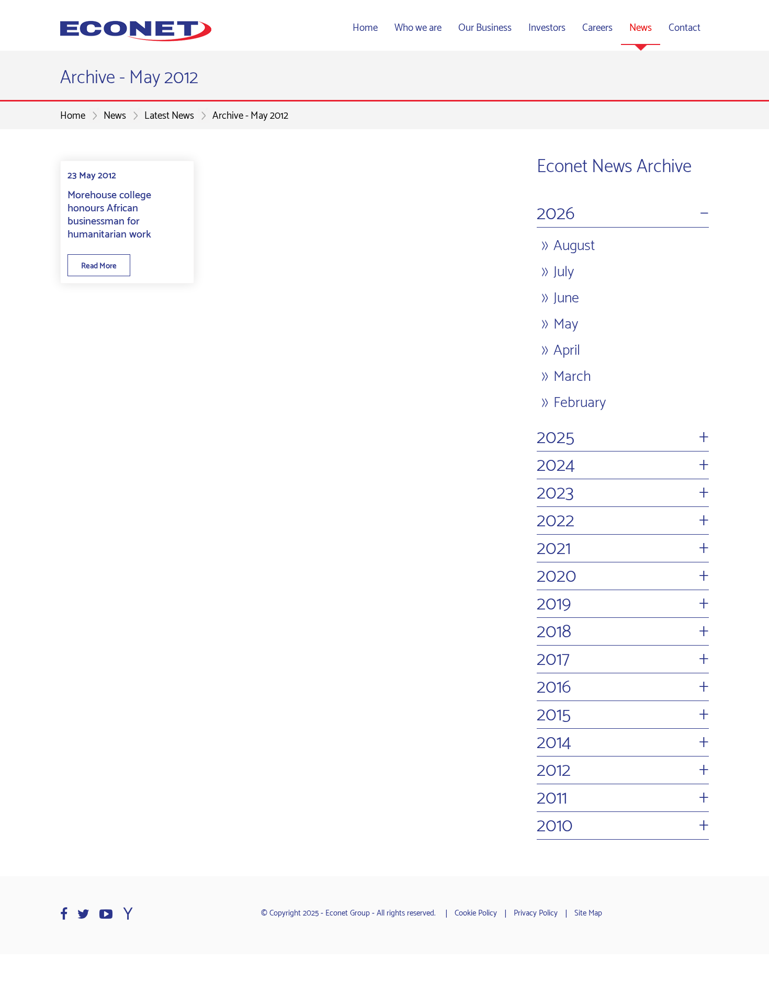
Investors (547, 28)
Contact (684, 28)
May (565, 324)
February (579, 403)
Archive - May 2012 (250, 116)
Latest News (169, 116)
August (574, 246)
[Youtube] (105, 914)
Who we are (418, 28)
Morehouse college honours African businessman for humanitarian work (109, 215)
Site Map (588, 913)
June (566, 298)
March (572, 377)
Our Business (485, 28)
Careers (597, 28)
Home (365, 28)
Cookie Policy (476, 913)
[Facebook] (63, 914)
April (566, 350)
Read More (99, 266)
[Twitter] (83, 914)
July (563, 272)
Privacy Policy (536, 913)
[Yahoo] (127, 914)
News (640, 28)
